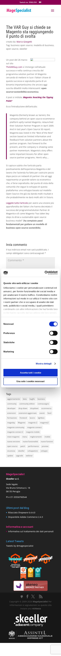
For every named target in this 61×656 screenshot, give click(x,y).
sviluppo (44, 451)
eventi (42, 413)
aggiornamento (13, 399)
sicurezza (11, 451)
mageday (11, 422)
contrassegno (43, 403)
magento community (15, 427)
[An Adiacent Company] (30, 625)
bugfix (32, 399)
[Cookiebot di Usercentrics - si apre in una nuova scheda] (45, 273)
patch (22, 446)
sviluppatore (33, 451)
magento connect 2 (15, 432)
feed (49, 413)
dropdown (34, 408)
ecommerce (46, 408)
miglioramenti (36, 436)
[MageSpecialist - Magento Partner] (30, 578)
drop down (23, 408)
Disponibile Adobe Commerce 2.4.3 (25, 517)
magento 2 (32, 422)
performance (33, 446)
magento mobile (33, 432)
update (10, 455)
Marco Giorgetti (24, 41)
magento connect (34, 427)
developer (11, 408)
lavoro (32, 418)
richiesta (36, 608)
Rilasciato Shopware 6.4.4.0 (21, 512)
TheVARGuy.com (14, 67)
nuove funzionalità (30, 441)
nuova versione (13, 441)
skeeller (23, 48)
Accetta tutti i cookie (30, 372)
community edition (27, 403)
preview (45, 446)
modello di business (44, 45)
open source (12, 48)
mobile (47, 436)
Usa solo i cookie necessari (30, 381)
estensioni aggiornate (28, 413)
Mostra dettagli (44, 363)
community (11, 403)
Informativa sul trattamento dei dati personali (31, 531)
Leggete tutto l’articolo (17, 203)
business (41, 399)
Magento (21, 422)
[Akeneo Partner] (30, 590)
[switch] (53, 333)
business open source (22, 45)
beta (25, 399)
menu (24, 436)
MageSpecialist (40, 601)
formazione (12, 418)
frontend (23, 418)
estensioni (11, 413)
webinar (29, 455)
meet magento (13, 436)
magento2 (44, 422)
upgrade (19, 455)
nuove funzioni (47, 441)
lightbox (41, 418)
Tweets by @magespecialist (19, 545)
